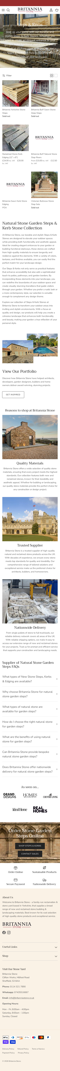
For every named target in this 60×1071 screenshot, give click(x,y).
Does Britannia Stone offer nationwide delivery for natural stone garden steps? (27, 769)
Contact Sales (30, 854)
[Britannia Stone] (30, 10)
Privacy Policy (23, 1053)
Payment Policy (8, 1053)
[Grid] (51, 75)
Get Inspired (13, 394)
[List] (56, 75)
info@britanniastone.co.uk (21, 997)
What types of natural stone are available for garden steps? (22, 709)
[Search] (9, 10)
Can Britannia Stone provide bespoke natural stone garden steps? (25, 754)
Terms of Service (38, 1049)
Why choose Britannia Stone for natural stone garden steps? (27, 694)
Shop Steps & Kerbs (30, 846)
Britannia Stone (15, 1061)
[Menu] (3, 10)
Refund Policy (23, 1049)
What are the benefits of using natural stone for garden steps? (26, 739)
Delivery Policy (8, 1049)
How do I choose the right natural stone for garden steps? (27, 724)
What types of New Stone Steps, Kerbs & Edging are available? (26, 679)
